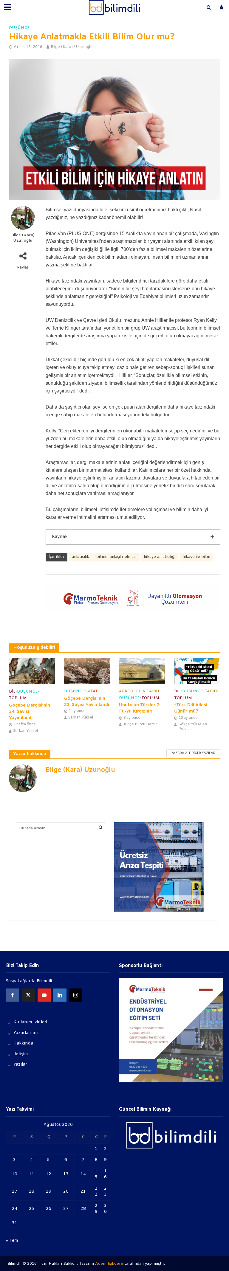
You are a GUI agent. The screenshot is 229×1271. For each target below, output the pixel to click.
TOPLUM (18, 698)
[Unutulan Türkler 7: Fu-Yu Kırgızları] (142, 671)
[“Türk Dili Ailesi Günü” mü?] (197, 671)
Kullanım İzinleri (30, 1022)
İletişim (20, 1054)
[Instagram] (75, 995)
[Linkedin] (59, 995)
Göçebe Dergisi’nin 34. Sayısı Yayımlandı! (29, 711)
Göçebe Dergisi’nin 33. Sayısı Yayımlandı (86, 702)
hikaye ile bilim (196, 556)
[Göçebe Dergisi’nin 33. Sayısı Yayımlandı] (87, 671)
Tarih (211, 691)
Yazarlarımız (26, 1033)
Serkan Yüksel (25, 731)
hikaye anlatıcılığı (159, 556)
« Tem (12, 1241)
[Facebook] (12, 995)
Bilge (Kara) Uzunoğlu (72, 46)
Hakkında (23, 1043)
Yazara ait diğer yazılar (193, 753)
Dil (12, 691)
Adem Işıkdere (109, 1263)
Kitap (92, 691)
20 (66, 1191)
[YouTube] (44, 995)
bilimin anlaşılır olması (116, 556)
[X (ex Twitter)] (28, 995)
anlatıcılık (80, 556)
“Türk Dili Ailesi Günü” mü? (190, 708)
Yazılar (20, 1064)
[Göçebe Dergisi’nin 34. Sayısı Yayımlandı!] (32, 671)
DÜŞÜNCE (19, 27)
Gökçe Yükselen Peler (192, 726)
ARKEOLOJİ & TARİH (139, 691)
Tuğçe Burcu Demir (140, 724)
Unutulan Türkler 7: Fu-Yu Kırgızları (139, 708)
